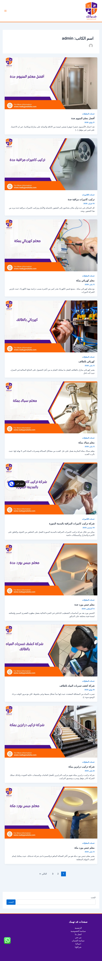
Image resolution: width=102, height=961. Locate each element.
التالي (43, 874)
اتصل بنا (78, 934)
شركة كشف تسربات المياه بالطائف (77, 685)
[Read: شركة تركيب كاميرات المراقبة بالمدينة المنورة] (51, 488)
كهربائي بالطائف (86, 361)
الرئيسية (78, 928)
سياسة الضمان (78, 940)
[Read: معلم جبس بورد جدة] (51, 569)
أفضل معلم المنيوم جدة (83, 118)
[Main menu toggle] (5, 11)
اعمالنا (78, 944)
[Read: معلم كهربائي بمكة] (51, 245)
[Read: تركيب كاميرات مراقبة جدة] (51, 164)
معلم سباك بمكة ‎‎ (86, 442)
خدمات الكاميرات (88, 195)
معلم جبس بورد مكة (84, 847)
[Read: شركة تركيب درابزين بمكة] (51, 731)
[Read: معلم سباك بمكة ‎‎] (51, 407)
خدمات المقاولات (88, 114)
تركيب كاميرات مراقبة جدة (81, 199)
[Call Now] (11, 483)
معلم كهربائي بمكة (85, 280)
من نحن (78, 937)
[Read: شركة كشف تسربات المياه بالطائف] (51, 650)
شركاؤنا (78, 947)
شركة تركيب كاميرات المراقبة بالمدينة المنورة (72, 523)
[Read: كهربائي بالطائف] (51, 326)
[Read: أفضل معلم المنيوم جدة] (51, 83)
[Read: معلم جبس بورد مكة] (51, 812)
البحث (93, 897)
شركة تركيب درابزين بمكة (81, 766)
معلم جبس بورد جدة (85, 604)
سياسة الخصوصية (78, 931)
